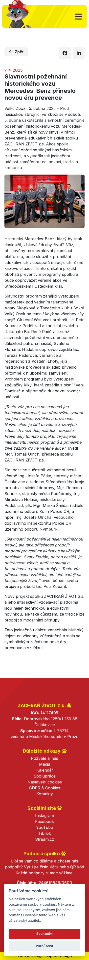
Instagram (44, 815)
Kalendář (44, 770)
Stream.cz (44, 839)
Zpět (19, 51)
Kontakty (44, 793)
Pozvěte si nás (44, 758)
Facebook (44, 821)
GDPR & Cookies (44, 787)
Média (44, 764)
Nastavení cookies (44, 782)
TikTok (44, 833)
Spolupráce (45, 776)
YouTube (44, 827)
